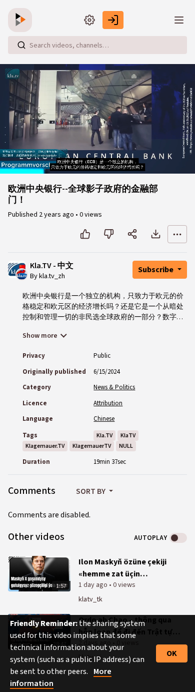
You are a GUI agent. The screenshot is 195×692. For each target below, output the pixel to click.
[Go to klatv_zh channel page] (21, 273)
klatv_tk (90, 599)
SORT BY (91, 491)
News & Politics (114, 387)
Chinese (104, 418)
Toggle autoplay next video (178, 538)
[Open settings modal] (89, 20)
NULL (126, 446)
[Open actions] (177, 234)
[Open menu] (179, 20)
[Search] (21, 45)
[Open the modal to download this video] (156, 234)
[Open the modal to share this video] (132, 234)
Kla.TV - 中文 (52, 266)
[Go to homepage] (22, 20)
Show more (40, 336)
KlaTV (128, 435)
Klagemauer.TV (45, 446)
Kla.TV (104, 435)
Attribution (108, 403)
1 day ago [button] (93, 585)
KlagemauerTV (91, 446)
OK (171, 653)
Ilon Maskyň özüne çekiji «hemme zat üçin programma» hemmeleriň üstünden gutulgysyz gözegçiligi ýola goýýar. (124, 568)
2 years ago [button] (57, 215)
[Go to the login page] (113, 20)
